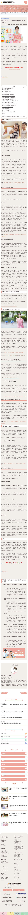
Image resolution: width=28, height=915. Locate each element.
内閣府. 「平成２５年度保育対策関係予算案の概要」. (14, 352)
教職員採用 (21, 904)
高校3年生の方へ (4, 874)
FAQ (15, 867)
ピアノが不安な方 (17, 873)
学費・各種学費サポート (18, 854)
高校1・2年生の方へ (4, 876)
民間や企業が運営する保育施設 (8, 94)
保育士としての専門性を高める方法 (8, 105)
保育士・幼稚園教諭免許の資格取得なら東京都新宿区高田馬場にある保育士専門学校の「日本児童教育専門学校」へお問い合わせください (14, 685)
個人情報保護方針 (14, 904)
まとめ (3, 114)
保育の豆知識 (3, 733)
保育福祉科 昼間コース (5, 852)
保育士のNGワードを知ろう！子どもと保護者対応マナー (18, 789)
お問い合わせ (8, 890)
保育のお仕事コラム (5, 743)
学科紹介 (3, 848)
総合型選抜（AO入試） (18, 859)
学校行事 (15, 863)
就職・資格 (3, 859)
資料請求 (19, 890)
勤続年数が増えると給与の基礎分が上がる (10, 100)
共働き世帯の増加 (5, 89)
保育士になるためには (5, 736)
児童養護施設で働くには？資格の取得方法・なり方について (18, 806)
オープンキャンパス (5, 867)
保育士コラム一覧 (17, 879)
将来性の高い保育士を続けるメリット (9, 99)
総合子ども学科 (17, 837)
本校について (4, 836)
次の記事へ (23, 692)
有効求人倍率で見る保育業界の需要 (8, 97)
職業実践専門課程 (4, 840)
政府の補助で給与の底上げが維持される (9, 103)
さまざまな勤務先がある (6, 91)
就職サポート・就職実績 (5, 862)
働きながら (16, 869)
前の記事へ (5, 692)
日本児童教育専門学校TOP (5, 12)
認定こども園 (4, 92)
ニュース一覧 (16, 877)
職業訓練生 (3, 855)
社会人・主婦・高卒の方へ (5, 877)
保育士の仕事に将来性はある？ (8, 88)
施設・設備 (3, 839)
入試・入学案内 (18, 852)
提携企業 (2, 841)
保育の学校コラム (4, 739)
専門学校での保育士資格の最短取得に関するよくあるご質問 (13, 116)
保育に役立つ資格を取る (6, 108)
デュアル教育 (3, 845)
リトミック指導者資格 (6, 110)
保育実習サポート (4, 856)
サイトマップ (7, 904)
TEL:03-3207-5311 (7, 887)
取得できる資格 (3, 861)
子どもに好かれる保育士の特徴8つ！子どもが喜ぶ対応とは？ (18, 823)
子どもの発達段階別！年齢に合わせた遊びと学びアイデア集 (18, 797)
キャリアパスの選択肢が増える (8, 102)
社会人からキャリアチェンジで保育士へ (9, 306)
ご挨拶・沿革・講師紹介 (5, 837)
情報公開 (2, 844)
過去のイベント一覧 (4, 870)
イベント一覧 (3, 868)
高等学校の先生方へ (4, 878)
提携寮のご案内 (17, 855)
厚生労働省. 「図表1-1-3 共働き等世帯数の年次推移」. (14, 182)
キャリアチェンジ (17, 870)
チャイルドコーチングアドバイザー (8, 111)
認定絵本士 (4, 113)
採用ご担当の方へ (4, 864)
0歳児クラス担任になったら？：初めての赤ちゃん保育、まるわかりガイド (18, 814)
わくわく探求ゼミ (4, 851)
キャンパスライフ (18, 862)
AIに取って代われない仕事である (8, 96)
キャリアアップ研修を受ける (7, 107)
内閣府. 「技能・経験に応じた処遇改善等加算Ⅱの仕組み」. (15, 395)
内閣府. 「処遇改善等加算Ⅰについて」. (11, 377)
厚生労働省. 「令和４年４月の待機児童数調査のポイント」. (15, 183)
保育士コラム (11, 12)
